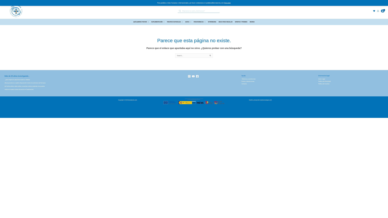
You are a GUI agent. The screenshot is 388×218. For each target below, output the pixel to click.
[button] (148, 22)
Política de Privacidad (324, 81)
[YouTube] (193, 76)
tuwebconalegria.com (266, 100)
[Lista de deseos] (374, 11)
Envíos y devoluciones (247, 81)
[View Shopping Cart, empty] (382, 11)
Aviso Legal (321, 79)
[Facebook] (197, 76)
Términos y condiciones (248, 79)
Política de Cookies (323, 84)
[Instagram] (189, 76)
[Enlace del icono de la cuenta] (378, 11)
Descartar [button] (227, 3)
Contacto (244, 84)
